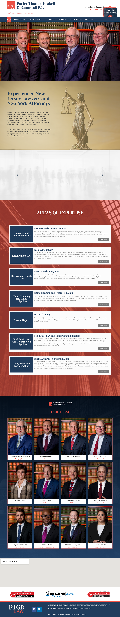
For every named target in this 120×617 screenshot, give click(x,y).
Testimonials (62, 19)
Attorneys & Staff (36, 19)
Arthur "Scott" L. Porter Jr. (20, 456)
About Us (51, 19)
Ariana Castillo (100, 545)
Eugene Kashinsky (20, 545)
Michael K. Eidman (100, 500)
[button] (2, 51)
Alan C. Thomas (100, 456)
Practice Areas (19, 19)
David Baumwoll (46, 456)
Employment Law (21, 255)
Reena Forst (20, 500)
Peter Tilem (46, 500)
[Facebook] (34, 609)
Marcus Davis (47, 545)
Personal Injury (22, 320)
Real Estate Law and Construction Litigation (21, 342)
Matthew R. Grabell (73, 456)
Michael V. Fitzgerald (73, 545)
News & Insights (76, 19)
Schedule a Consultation (96, 7)
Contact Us (89, 19)
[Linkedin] (39, 609)
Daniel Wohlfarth (73, 500)
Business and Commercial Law (22, 234)
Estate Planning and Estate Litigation (21, 299)
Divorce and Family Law (21, 277)
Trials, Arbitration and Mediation (21, 365)
